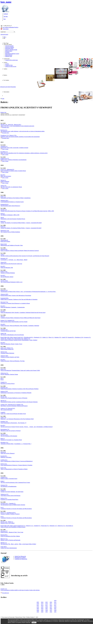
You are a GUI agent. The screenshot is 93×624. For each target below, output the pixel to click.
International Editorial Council (12, 53)
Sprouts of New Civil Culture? (8, 523)
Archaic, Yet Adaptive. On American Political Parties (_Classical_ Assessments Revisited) (21, 222)
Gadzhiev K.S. (4, 459)
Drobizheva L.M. (79, 337)
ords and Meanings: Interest (7, 276)
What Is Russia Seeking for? (7, 349)
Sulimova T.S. (27, 338)
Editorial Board (8, 55)
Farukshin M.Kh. (5, 298)
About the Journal (7, 44)
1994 (42, 611)
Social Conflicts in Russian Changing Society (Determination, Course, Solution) (19, 340)
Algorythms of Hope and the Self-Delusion (10, 495)
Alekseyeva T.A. (4, 373)
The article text (5, 592)
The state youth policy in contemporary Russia (11, 186)
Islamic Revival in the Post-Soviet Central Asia (11, 263)
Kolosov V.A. (4, 320)
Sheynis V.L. (4, 400)
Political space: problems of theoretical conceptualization (13, 159)
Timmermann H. (4, 240)
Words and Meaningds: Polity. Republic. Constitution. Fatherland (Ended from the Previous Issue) (23, 312)
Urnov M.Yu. (4, 546)
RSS (4, 19)
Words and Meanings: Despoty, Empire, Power (11, 344)
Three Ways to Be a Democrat (7, 453)
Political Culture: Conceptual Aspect (9, 478)
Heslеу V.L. (3, 196)
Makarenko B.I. (10, 169)
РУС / (4, 37)
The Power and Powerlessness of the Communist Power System (15, 482)
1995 (38, 611)
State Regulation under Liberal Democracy (10, 205)
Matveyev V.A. (4, 538)
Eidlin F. (3, 481)
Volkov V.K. (3, 417)
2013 (46, 605)
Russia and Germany (5, 241)
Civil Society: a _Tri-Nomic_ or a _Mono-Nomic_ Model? (14, 259)
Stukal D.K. (10, 124)
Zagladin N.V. (37, 525)
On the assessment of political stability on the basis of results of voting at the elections (20, 590)
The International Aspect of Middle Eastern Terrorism (13, 504)
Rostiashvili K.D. (5, 204)
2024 (42, 602)
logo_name (6, 2)
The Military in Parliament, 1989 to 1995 (10, 214)
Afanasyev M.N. (4, 294)
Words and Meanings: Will (7, 267)
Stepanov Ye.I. (10, 338)
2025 (38, 602)
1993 (46, 611)
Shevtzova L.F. (4, 531)
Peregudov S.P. (4, 258)
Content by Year (9, 65)
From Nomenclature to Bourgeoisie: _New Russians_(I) (13, 422)
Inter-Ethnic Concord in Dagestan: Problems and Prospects (14, 405)
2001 (55, 608)
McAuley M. (4, 396)
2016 (55, 603)
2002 (51, 608)
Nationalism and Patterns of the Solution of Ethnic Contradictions (16, 197)
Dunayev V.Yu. (13, 135)
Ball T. (2, 378)
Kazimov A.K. (19, 404)
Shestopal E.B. (4, 249)
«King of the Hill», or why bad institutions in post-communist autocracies (17, 126)
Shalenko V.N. (57, 337)
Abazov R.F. (3, 262)
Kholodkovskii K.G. (28, 337)
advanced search (4, 34)
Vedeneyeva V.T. (4, 494)
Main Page (5, 43)
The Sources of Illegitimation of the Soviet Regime (12, 334)
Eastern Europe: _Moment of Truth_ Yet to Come (12, 532)
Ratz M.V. (3, 174)
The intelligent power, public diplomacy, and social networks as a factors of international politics (23, 131)
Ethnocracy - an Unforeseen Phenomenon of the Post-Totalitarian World (17, 418)
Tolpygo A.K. (4, 351)
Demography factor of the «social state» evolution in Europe (14, 147)
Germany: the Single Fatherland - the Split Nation (12, 491)
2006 (55, 607)
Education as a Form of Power (8, 383)
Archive (5, 62)
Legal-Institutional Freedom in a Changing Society (12, 201)
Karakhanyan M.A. (11, 512)
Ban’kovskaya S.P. (18, 338)
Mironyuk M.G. (17, 124)
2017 (51, 603)
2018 (46, 603)
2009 (42, 607)
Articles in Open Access (10, 66)
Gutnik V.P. (64, 337)
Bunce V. (3, 438)
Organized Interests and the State (8, 330)
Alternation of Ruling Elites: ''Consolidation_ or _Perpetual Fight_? (16, 443)
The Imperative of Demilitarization (8, 486)
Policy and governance (6, 176)
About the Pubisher (9, 47)
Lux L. (2, 507)
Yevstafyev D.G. (4, 503)
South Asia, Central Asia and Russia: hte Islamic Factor (13, 413)
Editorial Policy (8, 51)
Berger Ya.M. (4, 244)
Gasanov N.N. (4, 404)
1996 (55, 610)
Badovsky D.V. (4, 290)
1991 (55, 611)
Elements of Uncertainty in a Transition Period (11, 439)
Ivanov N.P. (3, 467)
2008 (46, 607)
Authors (5, 69)
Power (2, 379)
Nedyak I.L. (3, 180)
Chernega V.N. (4, 485)
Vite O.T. (3, 316)
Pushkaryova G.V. (5, 158)
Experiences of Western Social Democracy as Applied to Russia (15, 303)
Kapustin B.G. (71, 337)
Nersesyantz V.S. (45, 525)
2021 (55, 602)
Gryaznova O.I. (87, 337)
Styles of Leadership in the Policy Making (10, 536)
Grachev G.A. (4, 588)
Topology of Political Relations (8, 272)
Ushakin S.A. (4, 382)
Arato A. (3, 254)
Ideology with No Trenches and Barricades (10, 540)
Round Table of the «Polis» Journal (9, 337)
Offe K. (2, 217)
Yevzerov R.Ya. (4, 280)
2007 (51, 607)
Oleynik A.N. (4, 209)
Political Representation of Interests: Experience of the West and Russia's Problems (19, 388)
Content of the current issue (11, 60)
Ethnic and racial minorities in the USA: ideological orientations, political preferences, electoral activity (24, 153)
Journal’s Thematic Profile (11, 49)
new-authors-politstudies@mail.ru (10, 27)
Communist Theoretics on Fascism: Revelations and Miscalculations (16, 508)
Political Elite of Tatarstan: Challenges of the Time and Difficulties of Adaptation (19, 299)
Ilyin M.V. (3, 266)
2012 (51, 605)
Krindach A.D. (11, 320)
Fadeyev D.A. (4, 463)
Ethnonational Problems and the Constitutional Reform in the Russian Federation (19, 401)
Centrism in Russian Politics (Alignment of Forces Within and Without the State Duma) (20, 317)
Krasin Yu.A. (20, 337)
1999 (42, 610)
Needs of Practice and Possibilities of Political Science (13, 527)
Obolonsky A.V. (53, 525)
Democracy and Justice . (6, 457)
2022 (51, 602)
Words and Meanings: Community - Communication (13, 307)
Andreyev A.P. (4, 408)
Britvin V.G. (3, 512)
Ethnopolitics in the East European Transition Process (13, 218)
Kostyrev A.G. (4, 130)
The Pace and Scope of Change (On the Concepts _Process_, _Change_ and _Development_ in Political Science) (27, 426)
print (3, 98)
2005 (38, 608)
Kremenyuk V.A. (21, 525)
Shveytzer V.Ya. (4, 302)
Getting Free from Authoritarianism (9, 548)
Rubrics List (3, 112)
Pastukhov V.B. (4, 421)
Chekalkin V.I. (12, 503)
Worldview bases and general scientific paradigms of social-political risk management (20, 136)
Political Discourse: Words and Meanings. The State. (13, 361)
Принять (34, 622)
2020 (38, 603)
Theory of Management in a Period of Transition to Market (14, 469)
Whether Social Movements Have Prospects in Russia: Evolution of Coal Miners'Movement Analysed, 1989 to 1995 (27, 211)
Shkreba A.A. (4, 542)
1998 (46, 610)
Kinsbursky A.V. (38, 337)
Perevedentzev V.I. (5, 429)
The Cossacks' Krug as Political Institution (10, 232)
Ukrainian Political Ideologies (7, 353)
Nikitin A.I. (10, 521)
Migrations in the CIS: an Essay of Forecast (10, 430)
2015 (38, 605)
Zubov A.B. (3, 347)
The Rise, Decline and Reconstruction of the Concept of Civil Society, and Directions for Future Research (25, 255)
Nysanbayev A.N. (5, 135)
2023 (46, 602)
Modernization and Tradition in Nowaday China (12, 245)
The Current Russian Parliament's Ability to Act (11, 282)
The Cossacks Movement (6, 409)
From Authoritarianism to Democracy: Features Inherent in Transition (16, 465)
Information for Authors (20, 557)
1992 (51, 611)
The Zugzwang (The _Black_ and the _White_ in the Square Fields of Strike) (18, 544)
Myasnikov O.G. (4, 442)
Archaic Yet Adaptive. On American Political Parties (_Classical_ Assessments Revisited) (21, 228)
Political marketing (5, 181)
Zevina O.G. (3, 169)
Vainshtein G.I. (4, 146)
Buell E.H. (3, 221)
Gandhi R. (3, 412)
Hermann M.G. (4, 534)
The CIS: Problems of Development (9, 436)
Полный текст (5, 127)
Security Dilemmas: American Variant (9, 374)
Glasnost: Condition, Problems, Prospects (10, 514)
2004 (42, 608)
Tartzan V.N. (3, 185)
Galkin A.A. (45, 337)
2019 (42, 603)
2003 (46, 608)
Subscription (6, 29)
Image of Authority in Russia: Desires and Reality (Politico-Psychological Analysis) (20, 250)
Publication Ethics (9, 48)
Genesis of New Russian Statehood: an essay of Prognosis (14, 398)
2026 (55, 600)
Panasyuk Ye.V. (11, 408)
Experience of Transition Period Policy (9, 499)
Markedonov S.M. (5, 230)
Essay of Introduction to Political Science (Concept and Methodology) (17, 461)
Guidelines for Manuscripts (21, 559)
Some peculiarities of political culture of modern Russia (13, 170)
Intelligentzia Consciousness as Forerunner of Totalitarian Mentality (16, 392)
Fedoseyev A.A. (29, 525)
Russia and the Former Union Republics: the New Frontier (14, 321)
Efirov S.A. (51, 337)
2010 (38, 607)
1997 (51, 610)
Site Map (5, 16)
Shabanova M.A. (4, 200)
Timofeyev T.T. (4, 434)
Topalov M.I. (4, 338)
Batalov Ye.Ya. (4, 271)
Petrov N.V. (3, 369)
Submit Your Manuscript (20, 556)
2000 (38, 610)
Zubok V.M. (3, 333)
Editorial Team (8, 56)
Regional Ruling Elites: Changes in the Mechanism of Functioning (16, 295)
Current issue (6, 58)
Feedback (5, 13)
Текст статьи (5, 149)
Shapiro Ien (3, 452)
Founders (7, 52)
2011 (55, 605)
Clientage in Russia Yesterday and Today (10, 357)
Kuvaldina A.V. (4, 151)
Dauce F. (3, 213)
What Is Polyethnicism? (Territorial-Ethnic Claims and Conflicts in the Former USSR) (20, 370)
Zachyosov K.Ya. (12, 404)
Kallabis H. (3, 490)
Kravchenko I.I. (69, 525)
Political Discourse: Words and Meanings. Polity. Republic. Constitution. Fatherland (20, 325)
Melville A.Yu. (4, 124)
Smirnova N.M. (4, 391)
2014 (42, 605)
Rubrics (5, 75)
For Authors (6, 80)
